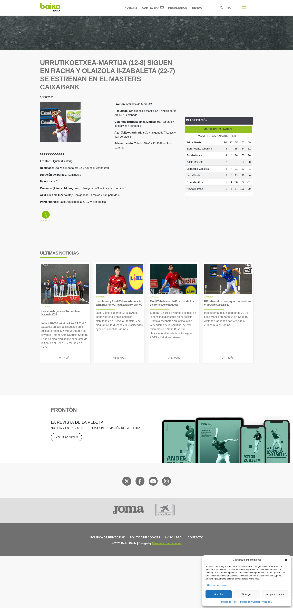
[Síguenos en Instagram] (166, 482)
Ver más (65, 358)
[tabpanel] (218, 165)
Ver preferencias (275, 594)
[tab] (218, 129)
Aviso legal (267, 602)
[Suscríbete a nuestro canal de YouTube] (153, 482)
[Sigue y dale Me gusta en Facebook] (140, 482)
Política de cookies (230, 602)
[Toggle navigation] (244, 8)
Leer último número (66, 437)
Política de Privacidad (250, 602)
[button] (286, 560)
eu (229, 7)
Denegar (246, 594)
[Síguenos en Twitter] (126, 482)
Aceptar (218, 594)
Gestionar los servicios (217, 585)
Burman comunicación (167, 543)
